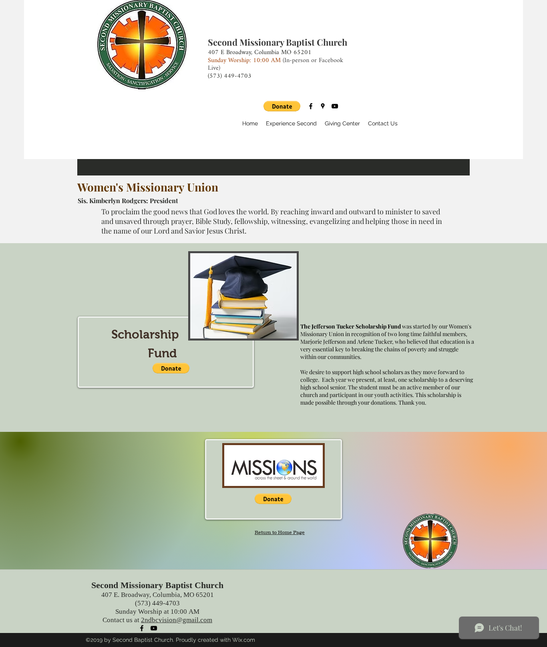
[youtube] (335, 106)
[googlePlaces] (323, 106)
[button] (281, 106)
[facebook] (311, 106)
